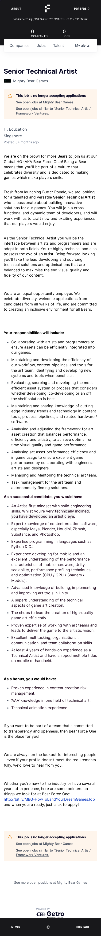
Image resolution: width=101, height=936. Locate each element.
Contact (83, 927)
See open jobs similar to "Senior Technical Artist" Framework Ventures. (53, 110)
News (15, 927)
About (16, 9)
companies (19, 45)
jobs (41, 45)
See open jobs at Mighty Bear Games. (45, 102)
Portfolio (82, 9)
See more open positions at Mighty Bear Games (50, 882)
